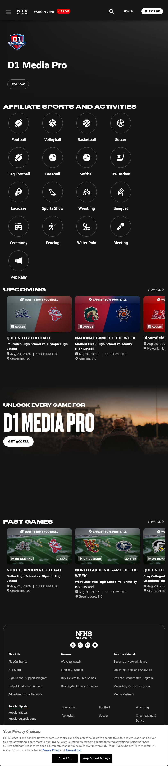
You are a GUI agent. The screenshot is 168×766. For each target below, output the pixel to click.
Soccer (103, 715)
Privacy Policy (51, 750)
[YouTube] (95, 645)
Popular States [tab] (18, 712)
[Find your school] (111, 11)
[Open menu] (8, 12)
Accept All (65, 758)
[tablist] (28, 712)
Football (104, 707)
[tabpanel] (111, 718)
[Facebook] (73, 645)
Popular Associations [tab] (22, 718)
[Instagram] (87, 645)
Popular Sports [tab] (18, 706)
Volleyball (68, 715)
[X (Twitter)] (80, 645)
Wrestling (142, 707)
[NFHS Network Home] (22, 12)
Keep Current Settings (96, 758)
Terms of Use (73, 750)
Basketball (69, 707)
